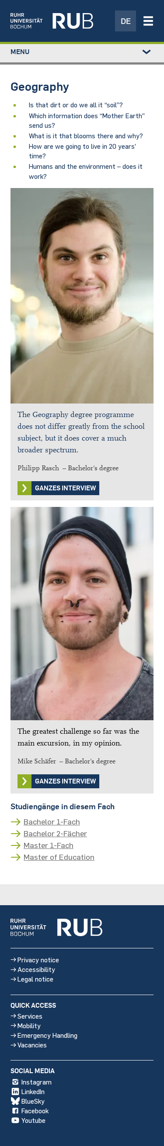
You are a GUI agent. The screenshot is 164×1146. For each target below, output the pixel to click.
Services (29, 1016)
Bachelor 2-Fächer (55, 833)
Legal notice (35, 979)
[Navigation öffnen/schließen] (148, 21)
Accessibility (36, 969)
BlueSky (33, 1101)
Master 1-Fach (48, 845)
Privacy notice (38, 959)
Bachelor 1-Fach (52, 821)
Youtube (33, 1120)
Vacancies (32, 1044)
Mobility (29, 1025)
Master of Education (59, 857)
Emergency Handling (47, 1035)
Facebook (35, 1110)
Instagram (36, 1082)
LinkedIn (33, 1091)
